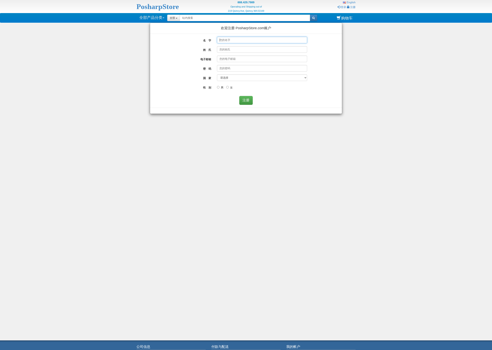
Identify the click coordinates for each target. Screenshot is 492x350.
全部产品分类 (150, 17)
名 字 (207, 40)
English (351, 2)
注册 (353, 7)
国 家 (207, 78)
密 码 (207, 68)
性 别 (207, 87)
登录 (343, 7)
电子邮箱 (205, 59)
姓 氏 (207, 49)
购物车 (347, 18)
